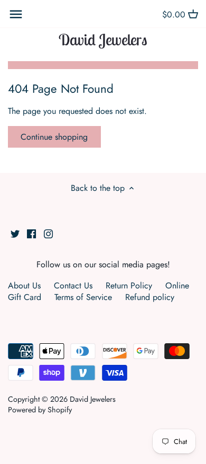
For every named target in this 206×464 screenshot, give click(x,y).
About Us (24, 285)
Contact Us (73, 285)
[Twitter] (15, 233)
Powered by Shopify (40, 409)
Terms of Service (83, 297)
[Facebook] (31, 233)
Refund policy (149, 297)
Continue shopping (54, 137)
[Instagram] (48, 233)
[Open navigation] (16, 14)
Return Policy (129, 285)
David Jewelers (103, 39)
